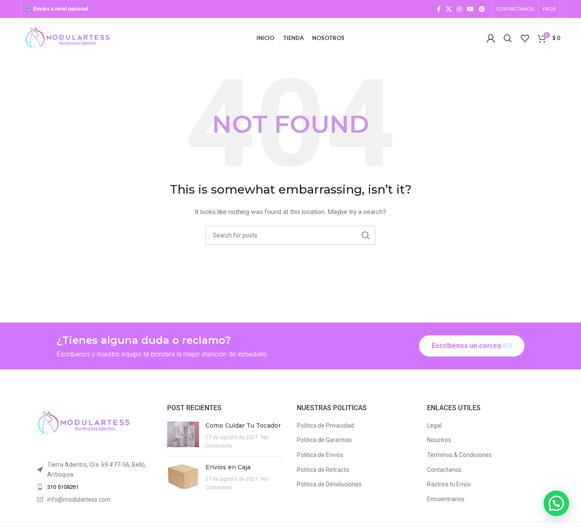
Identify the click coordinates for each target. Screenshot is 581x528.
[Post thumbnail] (183, 436)
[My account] (490, 38)
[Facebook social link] (438, 8)
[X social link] (448, 8)
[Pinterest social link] (481, 8)
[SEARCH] (366, 235)
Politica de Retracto (323, 469)
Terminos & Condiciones (459, 454)
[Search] (507, 38)
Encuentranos (445, 499)
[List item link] (95, 486)
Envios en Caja (228, 467)
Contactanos (444, 469)
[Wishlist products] (524, 38)
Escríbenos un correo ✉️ (472, 346)
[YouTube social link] (470, 8)
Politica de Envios (320, 454)
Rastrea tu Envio (449, 484)
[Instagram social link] (459, 8)
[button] (556, 503)
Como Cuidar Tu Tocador (243, 425)
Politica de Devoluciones (329, 484)
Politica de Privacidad (325, 425)
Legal (434, 425)
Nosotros (439, 440)
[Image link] (84, 423)
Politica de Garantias (324, 440)
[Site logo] (67, 37)
